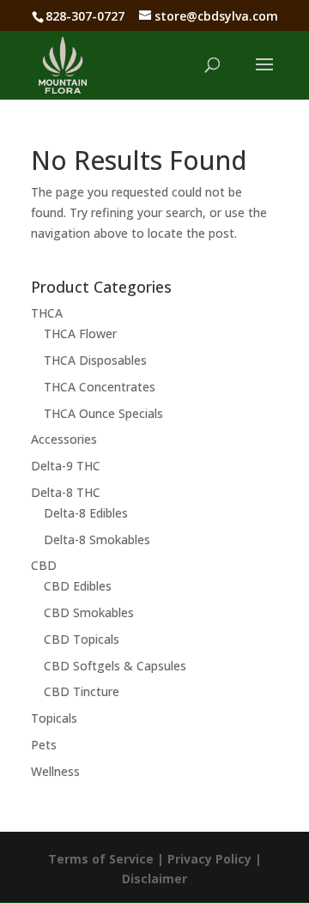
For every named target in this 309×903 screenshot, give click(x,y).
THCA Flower (80, 333)
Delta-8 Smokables (97, 539)
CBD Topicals (81, 639)
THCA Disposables (95, 360)
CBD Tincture (81, 691)
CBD (44, 565)
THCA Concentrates (99, 387)
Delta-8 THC (65, 492)
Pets (44, 744)
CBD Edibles (78, 586)
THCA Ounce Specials (103, 413)
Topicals (54, 718)
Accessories (64, 439)
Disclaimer (154, 878)
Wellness (55, 771)
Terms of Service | (107, 859)
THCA (47, 313)
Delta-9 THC (65, 466)
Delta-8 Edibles (86, 513)
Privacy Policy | (214, 859)
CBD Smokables (89, 612)
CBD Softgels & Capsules (115, 666)
